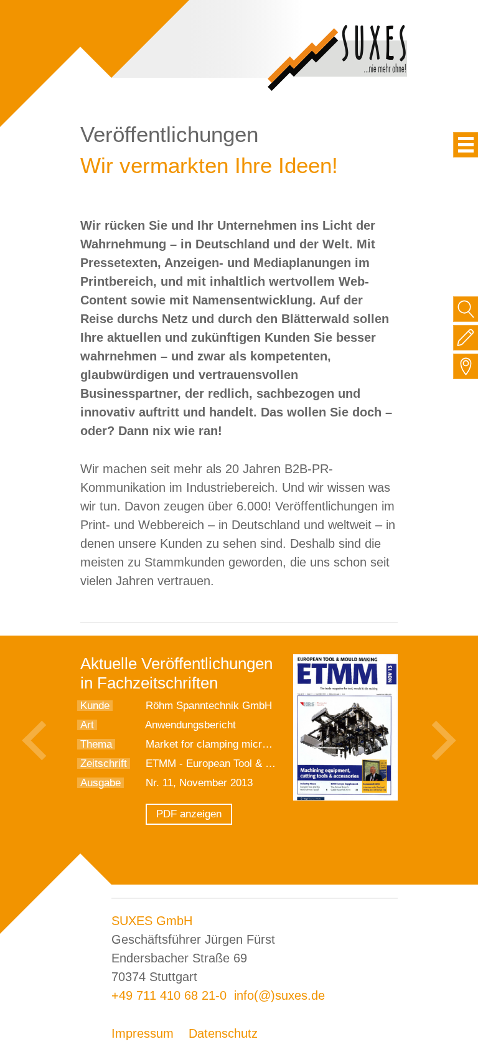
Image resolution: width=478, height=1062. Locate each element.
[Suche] (466, 309)
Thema (96, 744)
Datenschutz (223, 1033)
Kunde (95, 705)
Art (87, 725)
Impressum (142, 1033)
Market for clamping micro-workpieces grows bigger (266, 744)
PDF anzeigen (189, 814)
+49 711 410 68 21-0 (169, 995)
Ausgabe (100, 783)
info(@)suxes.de (279, 995)
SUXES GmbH (151, 921)
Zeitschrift (103, 763)
